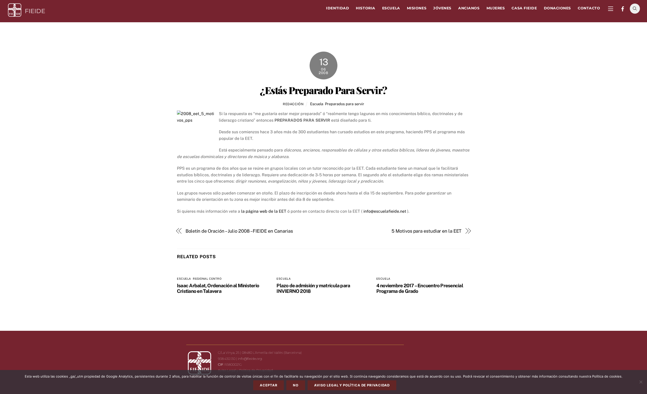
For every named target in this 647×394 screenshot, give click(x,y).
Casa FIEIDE (524, 8)
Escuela (391, 8)
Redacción (293, 104)
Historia (365, 8)
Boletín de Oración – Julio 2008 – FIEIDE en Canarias (239, 231)
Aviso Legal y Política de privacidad (351, 385)
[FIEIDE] (14, 15)
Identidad (337, 8)
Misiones (416, 8)
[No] (640, 381)
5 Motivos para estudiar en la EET (426, 231)
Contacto (589, 8)
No (295, 385)
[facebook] (623, 8)
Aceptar (268, 385)
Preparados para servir (344, 104)
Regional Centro (207, 278)
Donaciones (557, 8)
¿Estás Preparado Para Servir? (323, 90)
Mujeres (496, 8)
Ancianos (468, 8)
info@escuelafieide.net (384, 211)
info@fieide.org (250, 359)
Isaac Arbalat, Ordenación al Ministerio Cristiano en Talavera (218, 288)
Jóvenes (442, 8)
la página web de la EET (263, 211)
